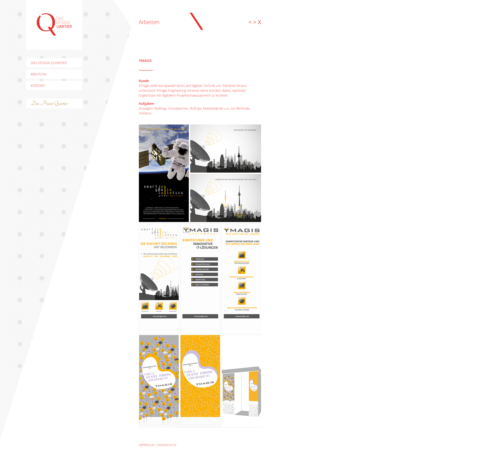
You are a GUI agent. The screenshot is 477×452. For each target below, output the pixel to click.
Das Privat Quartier (49, 103)
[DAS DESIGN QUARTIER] (54, 34)
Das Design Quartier (49, 63)
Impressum (146, 445)
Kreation (38, 74)
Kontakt (38, 85)
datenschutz (166, 445)
